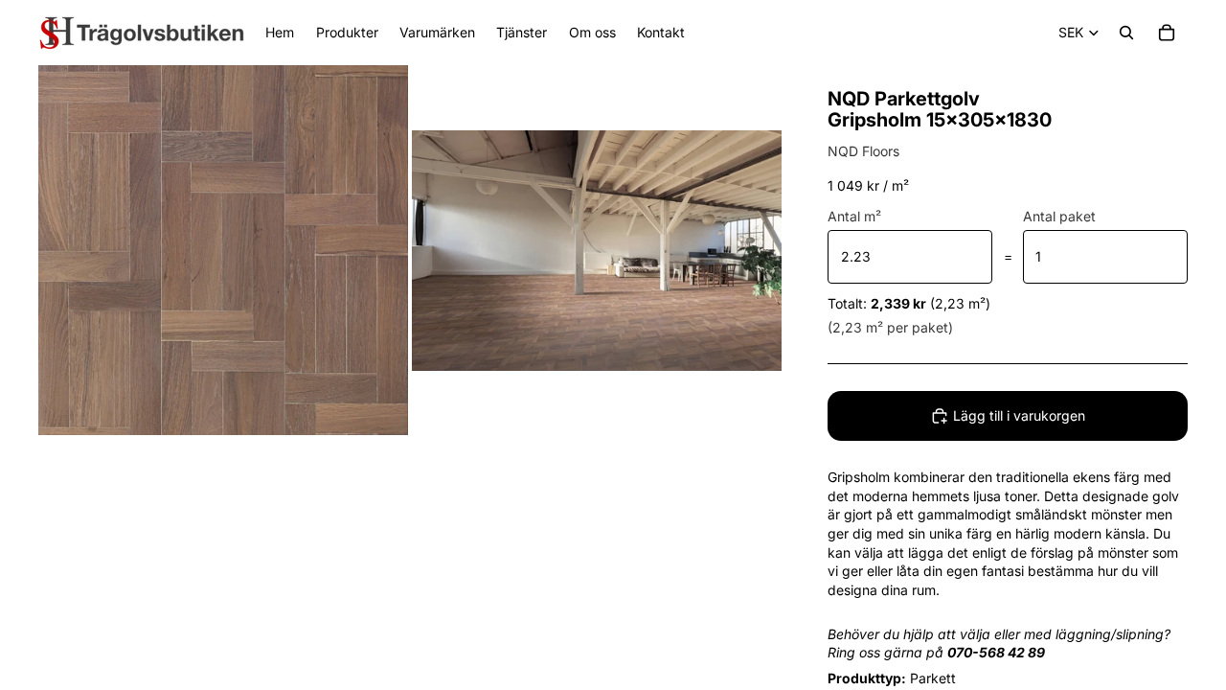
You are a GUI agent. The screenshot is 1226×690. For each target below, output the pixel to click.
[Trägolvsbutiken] (141, 33)
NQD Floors (863, 151)
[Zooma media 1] (223, 250)
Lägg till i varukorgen (1019, 415)
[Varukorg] (1167, 33)
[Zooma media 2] (597, 250)
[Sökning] (1126, 33)
